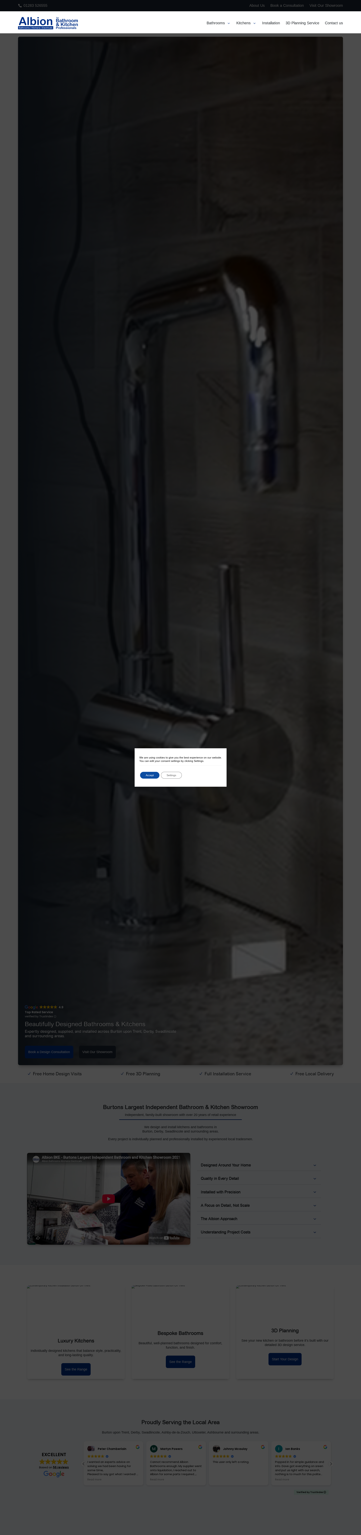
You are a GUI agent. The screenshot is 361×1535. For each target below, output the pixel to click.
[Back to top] (357, 1507)
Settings (171, 775)
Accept (150, 775)
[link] (35, 23)
